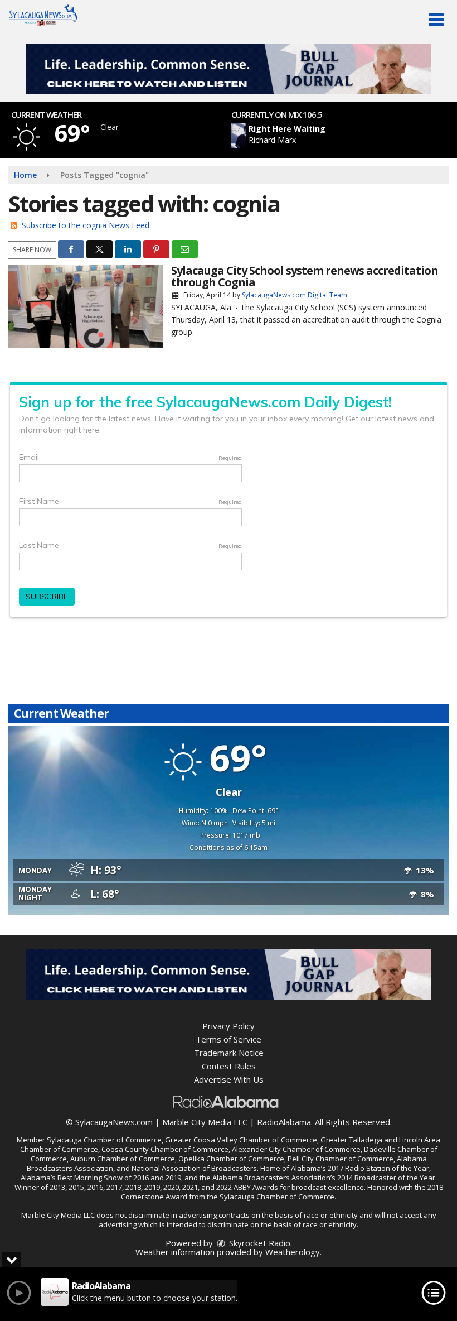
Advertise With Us (229, 1079)
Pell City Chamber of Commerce (340, 1159)
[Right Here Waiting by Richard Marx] (238, 135)
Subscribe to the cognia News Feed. (86, 225)
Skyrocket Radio (258, 1242)
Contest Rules (229, 1066)
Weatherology (292, 1251)
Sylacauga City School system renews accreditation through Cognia (304, 276)
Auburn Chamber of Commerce (122, 1159)
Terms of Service (228, 1039)
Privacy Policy (228, 1025)
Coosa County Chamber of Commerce (165, 1149)
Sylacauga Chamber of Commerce (104, 1140)
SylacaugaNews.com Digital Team (294, 295)
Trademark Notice (229, 1052)
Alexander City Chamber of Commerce (296, 1149)
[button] (436, 20)
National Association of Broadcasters (194, 1168)
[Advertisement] (228, 69)
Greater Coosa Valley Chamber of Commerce (241, 1140)
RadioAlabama (284, 1121)
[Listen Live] (310, 135)
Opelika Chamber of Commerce (231, 1159)
